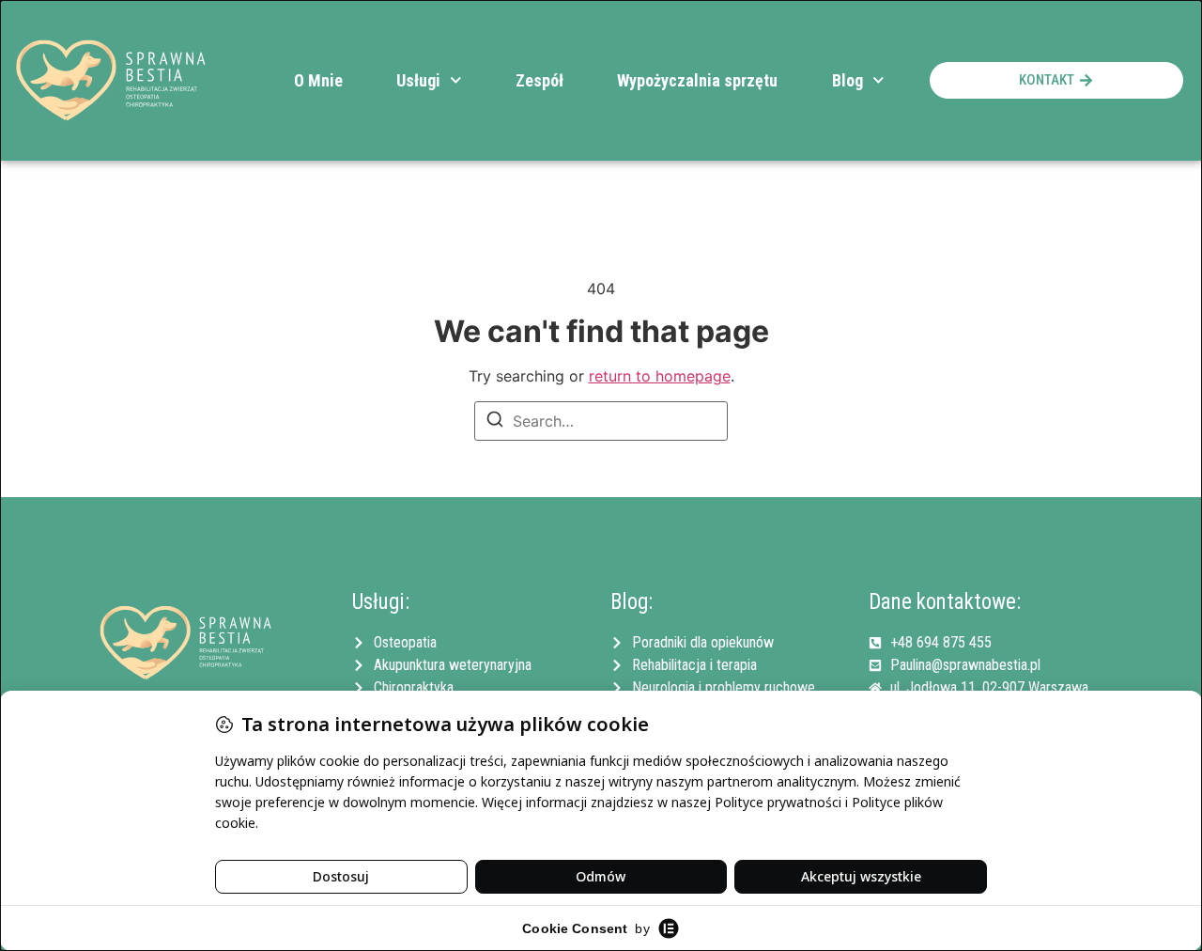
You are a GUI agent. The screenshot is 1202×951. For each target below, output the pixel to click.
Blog (847, 80)
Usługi (418, 80)
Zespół (539, 80)
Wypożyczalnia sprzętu (697, 80)
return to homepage (660, 375)
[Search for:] (601, 421)
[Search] (494, 422)
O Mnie (318, 80)
